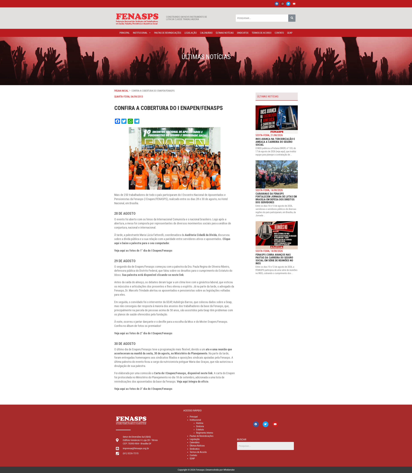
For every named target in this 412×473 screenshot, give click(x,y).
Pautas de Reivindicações (167, 32)
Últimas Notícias (225, 32)
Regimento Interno (204, 432)
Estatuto (200, 429)
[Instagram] (282, 4)
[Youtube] (294, 4)
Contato (279, 32)
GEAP (289, 32)
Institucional (140, 32)
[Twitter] (288, 4)
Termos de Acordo (262, 32)
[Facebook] (277, 4)
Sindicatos (242, 32)
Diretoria (200, 426)
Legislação (190, 32)
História (199, 423)
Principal (125, 32)
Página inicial (121, 90)
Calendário (206, 32)
